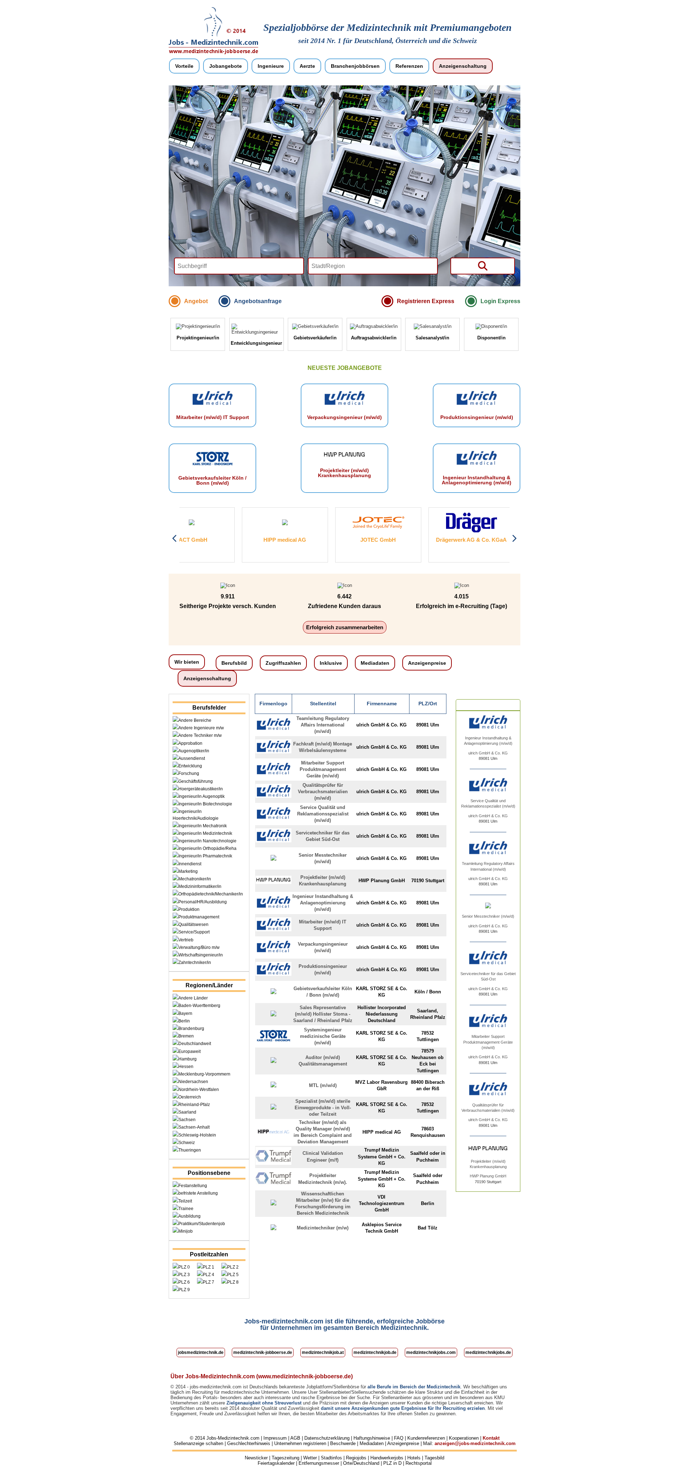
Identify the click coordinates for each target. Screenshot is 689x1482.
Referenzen (409, 66)
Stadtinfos (331, 1457)
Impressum (275, 1438)
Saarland (187, 1112)
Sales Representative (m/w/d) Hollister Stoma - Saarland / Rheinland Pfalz (322, 1014)
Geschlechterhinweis (248, 1443)
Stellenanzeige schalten (198, 1443)
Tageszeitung (285, 1457)
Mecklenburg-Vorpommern (204, 1074)
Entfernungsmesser (319, 1463)
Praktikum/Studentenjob (201, 1223)
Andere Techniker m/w (200, 735)
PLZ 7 (208, 1282)
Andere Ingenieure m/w (201, 727)
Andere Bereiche (194, 720)
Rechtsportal (419, 1463)
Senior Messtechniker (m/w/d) (488, 916)
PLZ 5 (233, 1274)
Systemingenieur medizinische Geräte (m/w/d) (323, 1036)
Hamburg (187, 1059)
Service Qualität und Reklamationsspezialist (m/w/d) (322, 814)
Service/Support (194, 932)
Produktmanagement (198, 916)
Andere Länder (193, 998)
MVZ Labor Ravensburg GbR (502, 540)
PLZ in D (392, 1463)
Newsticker (256, 1457)
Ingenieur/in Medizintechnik (205, 833)
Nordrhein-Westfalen (198, 1089)
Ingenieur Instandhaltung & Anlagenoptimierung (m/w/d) (322, 903)
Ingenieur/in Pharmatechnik (205, 855)
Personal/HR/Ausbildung (202, 901)
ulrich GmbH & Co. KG (488, 753)
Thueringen (189, 1150)
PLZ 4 (208, 1274)
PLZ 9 (184, 1289)
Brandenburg (191, 1028)
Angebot (196, 301)
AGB (295, 1438)
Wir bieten (186, 662)
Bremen (186, 1036)
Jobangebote (225, 66)
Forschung (188, 773)
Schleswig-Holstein (197, 1135)
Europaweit (189, 1051)
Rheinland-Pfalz (194, 1104)
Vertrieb (185, 939)
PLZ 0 (184, 1267)
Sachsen (187, 1119)
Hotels (414, 1457)
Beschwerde (343, 1443)
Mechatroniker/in (194, 878)
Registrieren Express (425, 301)
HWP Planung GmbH (488, 1176)
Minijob (185, 1231)
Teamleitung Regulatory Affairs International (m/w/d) (322, 725)
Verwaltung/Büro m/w (199, 947)
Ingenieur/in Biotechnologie (205, 803)
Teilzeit (185, 1201)
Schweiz (186, 1142)
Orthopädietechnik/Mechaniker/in (210, 894)
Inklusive (331, 663)
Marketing (188, 871)
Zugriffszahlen (283, 663)
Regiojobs (356, 1457)
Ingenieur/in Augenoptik (201, 796)
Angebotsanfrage (258, 301)
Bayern (185, 1013)
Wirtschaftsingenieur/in (200, 955)
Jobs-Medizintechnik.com (232, 1438)
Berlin (184, 1021)
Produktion (189, 909)
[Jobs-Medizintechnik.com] (213, 53)
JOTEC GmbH (316, 540)
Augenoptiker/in (193, 750)
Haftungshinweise (371, 1438)
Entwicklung (190, 765)
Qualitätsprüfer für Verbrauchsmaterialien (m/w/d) (323, 791)
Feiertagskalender (276, 1463)
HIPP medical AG (222, 540)
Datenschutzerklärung (327, 1438)
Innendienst (189, 863)
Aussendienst (191, 758)
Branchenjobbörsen (355, 66)
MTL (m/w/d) (323, 1085)
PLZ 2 (233, 1267)
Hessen (185, 1066)
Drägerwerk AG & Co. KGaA (409, 540)
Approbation (190, 743)
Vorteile (184, 66)
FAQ (398, 1438)
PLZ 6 (184, 1282)
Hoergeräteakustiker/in (200, 788)
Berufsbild (234, 663)
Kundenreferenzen (426, 1438)
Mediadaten (375, 663)
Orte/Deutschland (361, 1463)
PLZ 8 (233, 1282)
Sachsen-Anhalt (194, 1127)
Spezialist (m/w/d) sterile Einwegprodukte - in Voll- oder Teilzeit (323, 1107)
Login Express (500, 301)
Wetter (310, 1457)
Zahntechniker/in (194, 962)
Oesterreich (189, 1097)
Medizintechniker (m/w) (322, 1228)
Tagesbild (434, 1457)
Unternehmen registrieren (300, 1443)
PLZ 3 (184, 1274)
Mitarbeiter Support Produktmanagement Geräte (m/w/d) (323, 769)
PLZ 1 (208, 1267)
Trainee (185, 1208)
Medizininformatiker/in (199, 886)
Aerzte (307, 66)
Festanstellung (192, 1185)
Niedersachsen (193, 1081)
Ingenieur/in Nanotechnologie (207, 840)
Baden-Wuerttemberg (199, 1005)
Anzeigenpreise (427, 663)
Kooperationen (464, 1438)
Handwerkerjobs (386, 1457)
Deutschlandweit (194, 1043)
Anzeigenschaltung (463, 66)
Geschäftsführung (195, 781)
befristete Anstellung (198, 1193)
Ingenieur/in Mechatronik (202, 825)
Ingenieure (271, 66)
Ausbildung (189, 1216)
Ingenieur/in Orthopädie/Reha (207, 848)
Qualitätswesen (193, 924)
